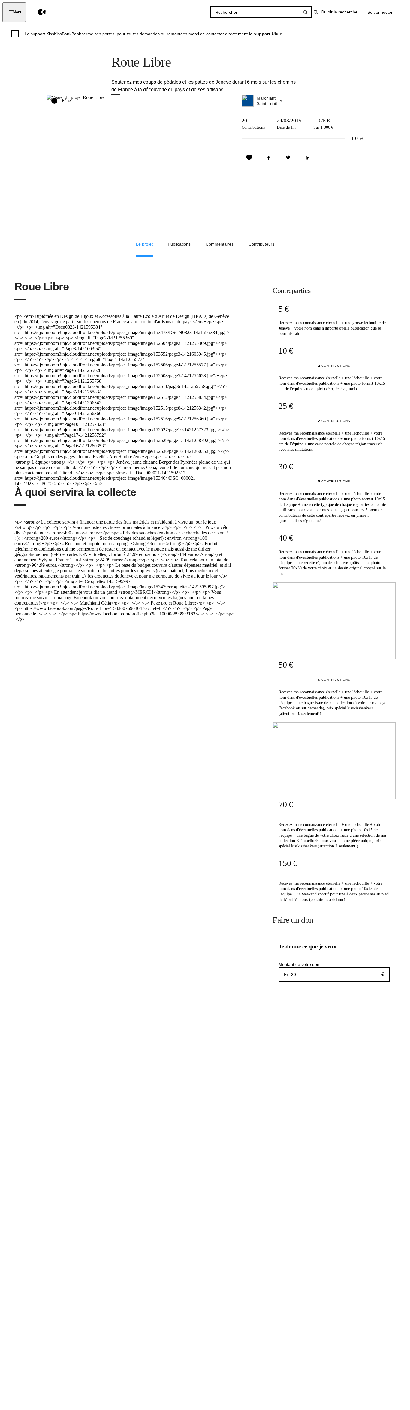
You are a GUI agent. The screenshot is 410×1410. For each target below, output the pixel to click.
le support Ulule (265, 33)
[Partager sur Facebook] (268, 157)
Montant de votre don (299, 964)
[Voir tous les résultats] (305, 12)
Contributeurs (261, 244)
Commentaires (220, 244)
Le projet (144, 244)
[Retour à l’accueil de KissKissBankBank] (37, 12)
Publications (179, 244)
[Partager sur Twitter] (288, 157)
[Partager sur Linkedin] (307, 157)
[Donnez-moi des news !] (249, 157)
